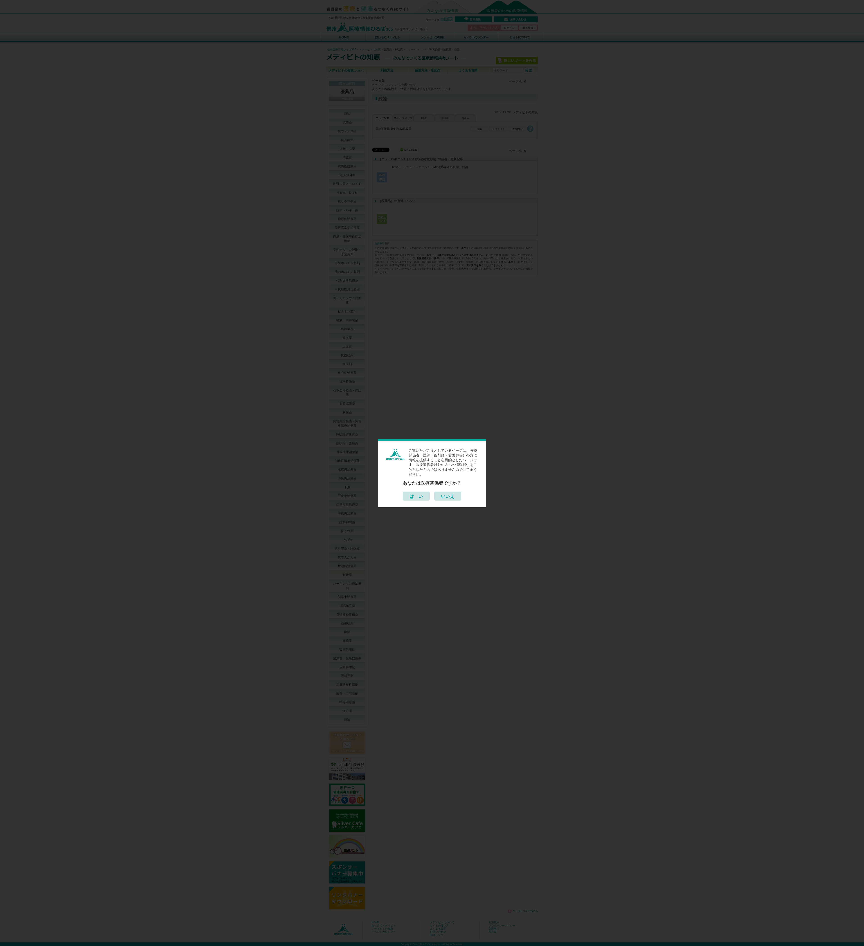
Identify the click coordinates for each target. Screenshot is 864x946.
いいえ (447, 496)
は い (416, 496)
